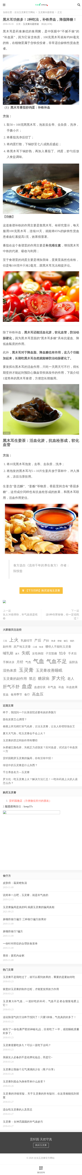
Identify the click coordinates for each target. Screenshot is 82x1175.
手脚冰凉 (8, 662)
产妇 (46, 640)
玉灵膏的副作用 (15, 679)
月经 (19, 662)
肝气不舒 (11, 686)
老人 (70, 679)
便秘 (59, 641)
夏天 (17, 654)
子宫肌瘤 (51, 653)
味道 (41, 647)
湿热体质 (10, 670)
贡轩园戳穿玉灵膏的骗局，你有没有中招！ (28, 758)
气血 (38, 661)
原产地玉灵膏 (22, 646)
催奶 (72, 641)
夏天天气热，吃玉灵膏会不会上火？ (24, 733)
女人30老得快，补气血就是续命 (20, 616)
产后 (37, 640)
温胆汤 (73, 662)
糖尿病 (43, 678)
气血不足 (56, 661)
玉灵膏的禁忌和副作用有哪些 (20, 740)
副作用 (7, 646)
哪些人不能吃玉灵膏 (58, 646)
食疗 (27, 694)
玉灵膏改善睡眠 (49, 670)
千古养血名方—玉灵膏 (16, 772)
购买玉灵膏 (41, 1145)
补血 (61, 687)
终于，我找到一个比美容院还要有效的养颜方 (29, 712)
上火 (14, 639)
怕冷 (62, 653)
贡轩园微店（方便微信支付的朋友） (30, 800)
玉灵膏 (26, 670)
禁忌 (32, 679)
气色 (28, 662)
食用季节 (16, 694)
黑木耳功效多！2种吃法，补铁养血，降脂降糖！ (40, 19)
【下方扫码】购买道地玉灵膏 (42, 590)
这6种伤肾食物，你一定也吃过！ (62, 616)
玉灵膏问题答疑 (46, 12)
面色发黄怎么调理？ (15, 719)
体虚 (53, 641)
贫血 (6, 694)
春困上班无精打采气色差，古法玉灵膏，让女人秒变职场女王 (39, 726)
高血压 (37, 694)
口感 (35, 647)
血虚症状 (40, 687)
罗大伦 (58, 678)
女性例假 (37, 653)
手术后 (72, 653)
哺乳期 (8, 653)
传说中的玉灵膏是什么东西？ (20, 765)
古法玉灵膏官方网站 (41, 5)
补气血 (52, 687)
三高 (5, 641)
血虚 (27, 686)
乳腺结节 (26, 640)
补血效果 (72, 687)
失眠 (26, 653)
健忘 (66, 641)
